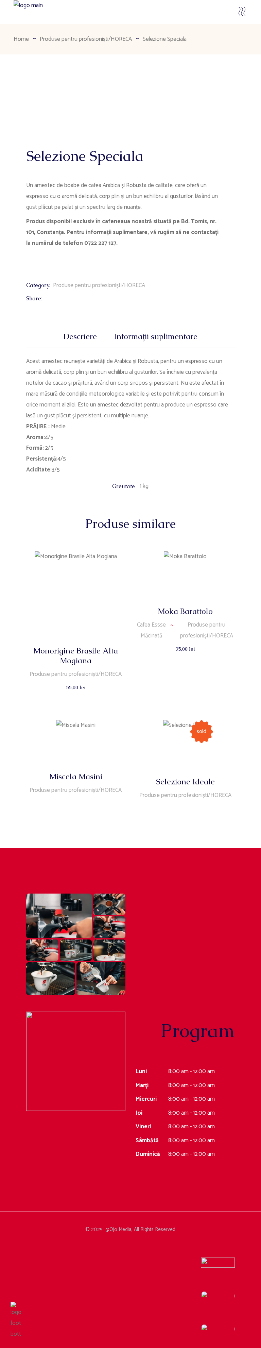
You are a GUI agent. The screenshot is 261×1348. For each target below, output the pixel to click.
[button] (59, 916)
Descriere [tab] (80, 337)
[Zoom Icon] (42, 110)
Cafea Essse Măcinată (151, 630)
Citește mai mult (76, 810)
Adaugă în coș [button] (76, 694)
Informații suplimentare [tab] (155, 337)
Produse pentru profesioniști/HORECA (99, 285)
